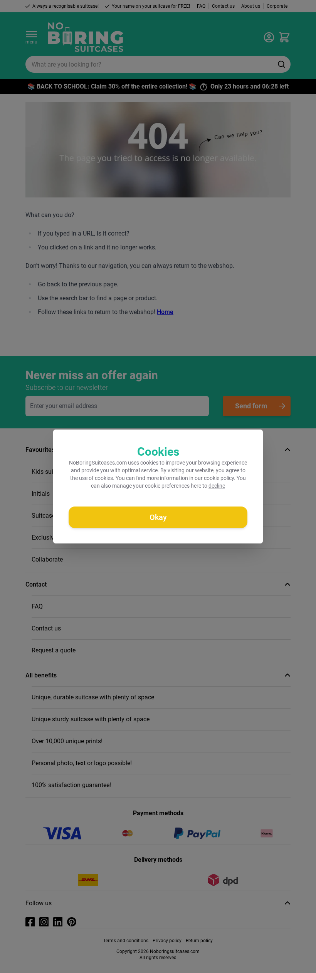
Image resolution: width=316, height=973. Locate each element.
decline (216, 486)
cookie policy (219, 478)
